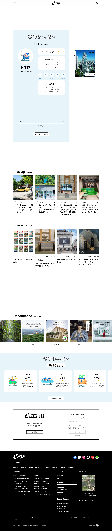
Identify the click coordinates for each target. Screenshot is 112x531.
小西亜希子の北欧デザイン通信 (20, 489)
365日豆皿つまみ (61, 487)
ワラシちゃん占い (61, 495)
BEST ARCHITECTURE (63, 503)
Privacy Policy (22, 520)
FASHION (23, 467)
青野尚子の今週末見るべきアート (21, 478)
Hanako (42, 517)
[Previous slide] (33, 344)
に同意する (77, 425)
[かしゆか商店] (81, 331)
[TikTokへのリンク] (88, 457)
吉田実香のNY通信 (17, 483)
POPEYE (25, 517)
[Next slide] (79, 344)
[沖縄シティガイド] (57, 331)
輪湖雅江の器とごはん (39, 476)
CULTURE (71, 467)
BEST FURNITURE (61, 506)
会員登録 (34, 432)
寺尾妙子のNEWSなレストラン (20, 481)
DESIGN (15, 467)
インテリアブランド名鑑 (19, 494)
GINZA (37, 517)
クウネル (70, 517)
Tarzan (53, 517)
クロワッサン (31, 517)
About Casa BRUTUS (86, 500)
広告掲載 (15, 520)
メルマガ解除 (77, 435)
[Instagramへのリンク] (83, 457)
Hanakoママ (64, 517)
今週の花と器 (60, 492)
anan (14, 517)
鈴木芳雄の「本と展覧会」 (40, 481)
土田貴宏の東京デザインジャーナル (42, 478)
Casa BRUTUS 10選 (62, 489)
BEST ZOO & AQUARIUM (63, 511)
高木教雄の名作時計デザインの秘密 (21, 491)
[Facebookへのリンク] (75, 457)
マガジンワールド (86, 517)
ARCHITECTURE (34, 467)
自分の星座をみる (56, 398)
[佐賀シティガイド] (33, 331)
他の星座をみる (41, 126)
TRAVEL (54, 467)
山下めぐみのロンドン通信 (19, 486)
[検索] (97, 3)
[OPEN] (14, 3)
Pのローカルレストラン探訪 (40, 489)
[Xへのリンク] (79, 457)
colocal (58, 517)
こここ (75, 517)
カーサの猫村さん (61, 476)
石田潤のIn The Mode (39, 486)
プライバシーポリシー (74, 425)
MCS (80, 517)
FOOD (48, 467)
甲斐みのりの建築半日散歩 (19, 476)
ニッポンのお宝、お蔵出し (40, 491)
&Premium (48, 517)
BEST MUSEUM (61, 508)
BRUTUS (19, 517)
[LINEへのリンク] (97, 457)
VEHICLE (62, 467)
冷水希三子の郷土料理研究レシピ (42, 494)
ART (42, 467)
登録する (77, 432)
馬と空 (58, 478)
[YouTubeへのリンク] (92, 457)
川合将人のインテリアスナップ (41, 483)
